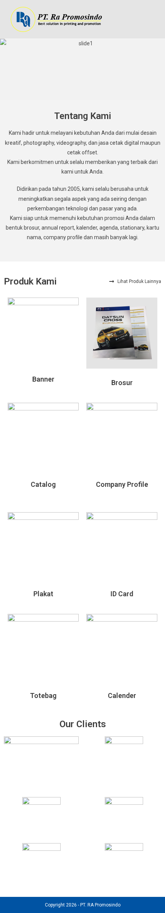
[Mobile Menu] (154, 19)
